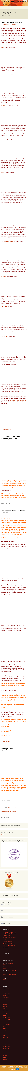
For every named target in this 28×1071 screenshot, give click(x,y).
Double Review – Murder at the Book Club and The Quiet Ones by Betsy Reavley (9, 934)
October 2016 (6, 1048)
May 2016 (5, 1059)
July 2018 (5, 1002)
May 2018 (5, 1006)
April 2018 (5, 1008)
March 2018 (5, 1011)
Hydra (3, 47)
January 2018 (5, 1015)
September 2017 (6, 1024)
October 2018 (6, 995)
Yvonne (4, 974)
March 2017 (5, 1037)
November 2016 (6, 1046)
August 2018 (5, 999)
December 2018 (6, 991)
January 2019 (5, 988)
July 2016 (5, 1055)
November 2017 (6, 1019)
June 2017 (5, 1030)
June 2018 (5, 1004)
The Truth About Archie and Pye (18, 400)
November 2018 (6, 993)
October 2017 (6, 1022)
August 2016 (5, 1053)
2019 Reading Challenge (8, 941)
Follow (2, 834)
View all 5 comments (7, 429)
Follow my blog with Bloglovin (9, 811)
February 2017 (6, 1039)
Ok (17, 1069)
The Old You (4, 336)
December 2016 (6, 1044)
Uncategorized (15, 24)
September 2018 (6, 997)
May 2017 (5, 1033)
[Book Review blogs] (9, 882)
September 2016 (6, 1050)
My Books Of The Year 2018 (11, 22)
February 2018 (6, 1013)
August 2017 (5, 1026)
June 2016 (5, 1057)
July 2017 (5, 1028)
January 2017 (5, 1042)
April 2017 (5, 1035)
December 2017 (6, 1017)
